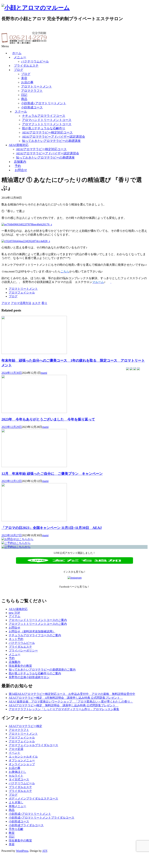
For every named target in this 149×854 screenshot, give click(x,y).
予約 (18, 166)
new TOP (14, 612)
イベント (14, 752)
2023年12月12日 (11, 481)
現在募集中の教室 (20, 665)
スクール (21, 111)
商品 (24, 99)
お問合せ (21, 170)
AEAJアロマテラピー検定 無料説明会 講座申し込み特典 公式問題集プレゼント (63, 705)
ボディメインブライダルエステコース (33, 798)
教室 (12, 832)
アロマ (5, 303)
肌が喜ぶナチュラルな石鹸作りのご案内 (35, 673)
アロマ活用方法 (21, 303)
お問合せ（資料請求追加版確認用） (32, 631)
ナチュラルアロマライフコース (43, 116)
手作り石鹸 (16, 829)
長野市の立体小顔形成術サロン (29, 677)
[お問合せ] (17, 539)
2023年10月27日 (11, 535)
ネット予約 (16, 639)
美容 (24, 78)
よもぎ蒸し (16, 802)
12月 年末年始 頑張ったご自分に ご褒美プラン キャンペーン (52, 473)
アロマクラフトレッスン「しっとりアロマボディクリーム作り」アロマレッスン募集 (64, 709)
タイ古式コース (19, 779)
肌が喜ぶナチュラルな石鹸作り (43, 128)
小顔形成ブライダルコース (26, 825)
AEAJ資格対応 (19, 145)
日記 (24, 95)
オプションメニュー (22, 760)
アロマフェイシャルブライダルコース (33, 745)
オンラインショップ (22, 764)
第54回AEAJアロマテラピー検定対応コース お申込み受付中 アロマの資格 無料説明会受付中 (72, 693)
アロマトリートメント (36, 86)
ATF (44, 850)
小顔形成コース (32, 107)
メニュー (20, 57)
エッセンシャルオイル (23, 756)
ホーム (16, 53)
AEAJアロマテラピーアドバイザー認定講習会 (53, 136)
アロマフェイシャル (22, 292)
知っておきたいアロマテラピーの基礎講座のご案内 (42, 669)
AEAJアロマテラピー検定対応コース (47, 132)
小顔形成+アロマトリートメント (43, 103)
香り (44, 303)
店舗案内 (20, 161)
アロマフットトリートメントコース (46, 124)
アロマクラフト (32, 90)
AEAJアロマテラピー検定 (25, 726)
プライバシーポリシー (23, 650)
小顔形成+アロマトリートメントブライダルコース (41, 817)
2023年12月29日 (11, 426)
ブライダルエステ (26, 65)
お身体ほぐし (17, 771)
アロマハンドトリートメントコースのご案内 (38, 620)
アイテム (14, 616)
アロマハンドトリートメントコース (46, 120)
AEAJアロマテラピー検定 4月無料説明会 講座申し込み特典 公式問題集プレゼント (66, 697)
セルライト (16, 775)
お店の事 (27, 82)
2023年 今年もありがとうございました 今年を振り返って (48, 419)
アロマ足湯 (16, 748)
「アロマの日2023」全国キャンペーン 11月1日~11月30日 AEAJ (51, 528)
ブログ (18, 70)
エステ (36, 303)
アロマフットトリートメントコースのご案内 (38, 623)
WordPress (22, 850)
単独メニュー (17, 806)
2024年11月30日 (11, 372)
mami (44, 372)
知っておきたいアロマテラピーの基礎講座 (51, 141)
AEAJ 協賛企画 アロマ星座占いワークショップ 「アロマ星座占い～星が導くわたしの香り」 (71, 701)
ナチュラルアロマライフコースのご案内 (35, 635)
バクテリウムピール (35, 61)
